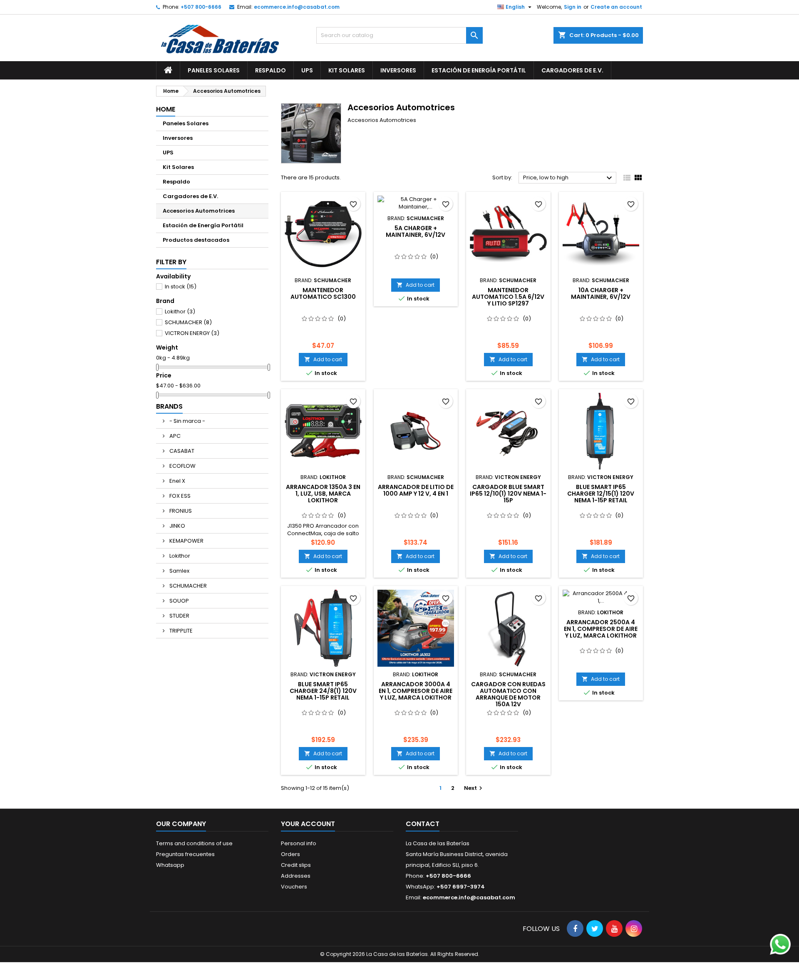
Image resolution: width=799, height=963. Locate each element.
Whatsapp (170, 865)
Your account (308, 824)
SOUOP (178, 601)
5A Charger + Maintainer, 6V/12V (415, 231)
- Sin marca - (186, 421)
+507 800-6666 (201, 6)
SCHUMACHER (188, 322)
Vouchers (294, 887)
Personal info (298, 843)
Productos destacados (196, 240)
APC (174, 436)
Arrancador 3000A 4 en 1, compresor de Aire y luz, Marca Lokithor (415, 691)
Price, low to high (568, 178)
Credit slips (296, 865)
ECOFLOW (182, 466)
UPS (307, 70)
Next (474, 788)
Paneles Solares (214, 70)
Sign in (572, 6)
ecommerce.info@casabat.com (297, 6)
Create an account (616, 6)
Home (165, 109)
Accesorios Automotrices (199, 211)
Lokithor (180, 311)
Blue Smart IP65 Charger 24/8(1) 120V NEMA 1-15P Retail (323, 691)
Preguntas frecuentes (185, 854)
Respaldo (270, 70)
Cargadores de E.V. (572, 70)
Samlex (178, 571)
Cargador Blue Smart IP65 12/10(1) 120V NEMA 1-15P (508, 493)
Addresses (295, 876)
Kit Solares (346, 70)
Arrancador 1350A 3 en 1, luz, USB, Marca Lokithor (323, 493)
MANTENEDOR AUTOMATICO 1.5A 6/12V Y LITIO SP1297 (508, 297)
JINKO (176, 526)
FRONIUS (180, 511)
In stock (180, 286)
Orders (290, 854)
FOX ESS (179, 496)
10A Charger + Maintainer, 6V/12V (600, 293)
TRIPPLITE (180, 631)
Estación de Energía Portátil (479, 70)
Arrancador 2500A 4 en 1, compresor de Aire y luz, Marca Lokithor (601, 629)
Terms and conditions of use (194, 843)
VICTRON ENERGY (192, 333)
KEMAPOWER (185, 541)
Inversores (398, 70)
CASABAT (181, 451)
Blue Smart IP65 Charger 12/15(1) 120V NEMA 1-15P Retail (600, 493)
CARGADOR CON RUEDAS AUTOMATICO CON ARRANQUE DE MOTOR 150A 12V (508, 694)
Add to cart (323, 359)
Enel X (176, 481)
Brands (169, 406)
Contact (422, 824)
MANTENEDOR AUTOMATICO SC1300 (323, 293)
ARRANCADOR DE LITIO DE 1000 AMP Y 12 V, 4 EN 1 (416, 490)
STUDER (178, 616)
